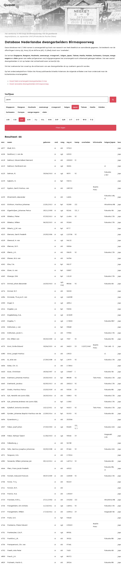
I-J (36, 120)
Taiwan (84, 107)
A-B (7, 120)
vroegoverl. (56, 107)
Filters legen (60, 128)
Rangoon (21, 107)
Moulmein (32, 107)
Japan (75, 107)
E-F (22, 120)
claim (44, 112)
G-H (28, 120)
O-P (56, 120)
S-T (70, 120)
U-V (77, 120)
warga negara (33, 112)
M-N (49, 120)
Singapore (10, 107)
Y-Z (91, 120)
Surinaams (10, 112)
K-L (42, 120)
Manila (92, 107)
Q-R (63, 120)
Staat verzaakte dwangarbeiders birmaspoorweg (28, 84)
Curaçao (21, 112)
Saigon (67, 107)
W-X (84, 120)
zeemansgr (43, 107)
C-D (14, 120)
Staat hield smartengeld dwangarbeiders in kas (28, 81)
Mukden (101, 107)
